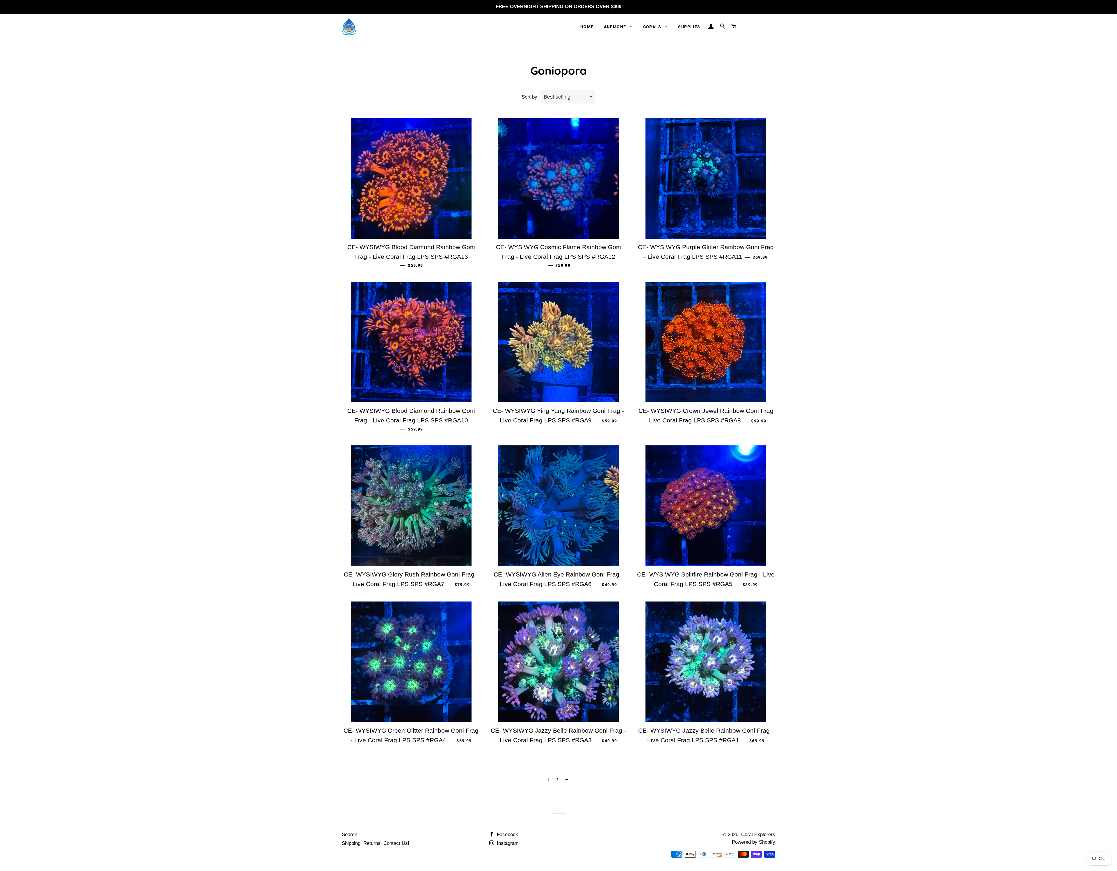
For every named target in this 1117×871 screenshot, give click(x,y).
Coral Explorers (758, 834)
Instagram (507, 843)
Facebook (506, 834)
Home (587, 26)
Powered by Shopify (753, 842)
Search (349, 834)
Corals (653, 26)
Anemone (615, 26)
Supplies (689, 26)
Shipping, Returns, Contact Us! (375, 843)
